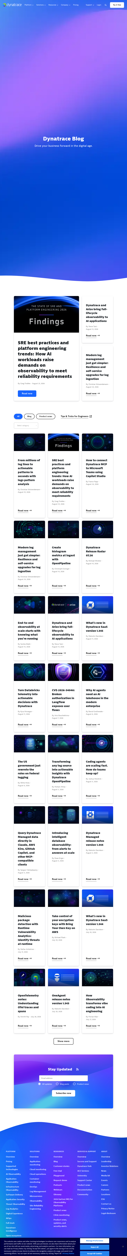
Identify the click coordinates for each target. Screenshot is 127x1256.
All (18, 416)
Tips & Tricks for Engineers (74, 416)
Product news (45, 416)
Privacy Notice (68, 1253)
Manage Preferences (94, 1241)
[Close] (123, 1246)
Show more (63, 1041)
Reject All (94, 1247)
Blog (29, 416)
